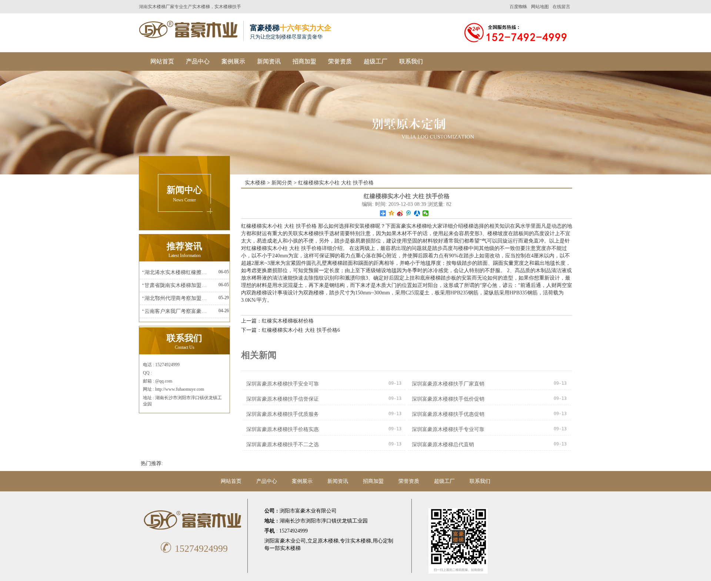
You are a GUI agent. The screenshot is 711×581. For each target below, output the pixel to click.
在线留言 (561, 6)
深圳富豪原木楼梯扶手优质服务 (282, 414)
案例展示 (233, 61)
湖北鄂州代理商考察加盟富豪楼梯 (177, 298)
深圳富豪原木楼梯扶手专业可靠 (448, 429)
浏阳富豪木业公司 (285, 541)
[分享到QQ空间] (391, 213)
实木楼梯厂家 (161, 6)
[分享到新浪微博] (400, 213)
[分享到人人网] (417, 213)
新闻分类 (281, 183)
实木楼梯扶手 (227, 6)
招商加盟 (304, 61)
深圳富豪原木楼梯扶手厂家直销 (448, 384)
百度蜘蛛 (518, 6)
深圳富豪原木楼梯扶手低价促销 (448, 399)
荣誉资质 (340, 61)
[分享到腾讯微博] (408, 213)
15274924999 (194, 548)
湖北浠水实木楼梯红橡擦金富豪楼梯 (177, 272)
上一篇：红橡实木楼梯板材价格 (277, 321)
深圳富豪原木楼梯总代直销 (443, 444)
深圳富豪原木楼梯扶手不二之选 (282, 444)
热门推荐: (152, 463)
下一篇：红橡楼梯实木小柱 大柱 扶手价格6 (290, 330)
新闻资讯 (269, 61)
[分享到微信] (426, 213)
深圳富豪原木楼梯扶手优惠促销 (448, 414)
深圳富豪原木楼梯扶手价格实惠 (282, 429)
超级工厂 (375, 61)
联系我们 (411, 61)
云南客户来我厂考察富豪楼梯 (177, 311)
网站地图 (540, 6)
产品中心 (198, 61)
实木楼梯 (201, 6)
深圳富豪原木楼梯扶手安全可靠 (282, 384)
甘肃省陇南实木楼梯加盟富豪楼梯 (177, 285)
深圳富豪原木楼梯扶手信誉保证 (282, 399)
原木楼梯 (328, 541)
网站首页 (162, 61)
